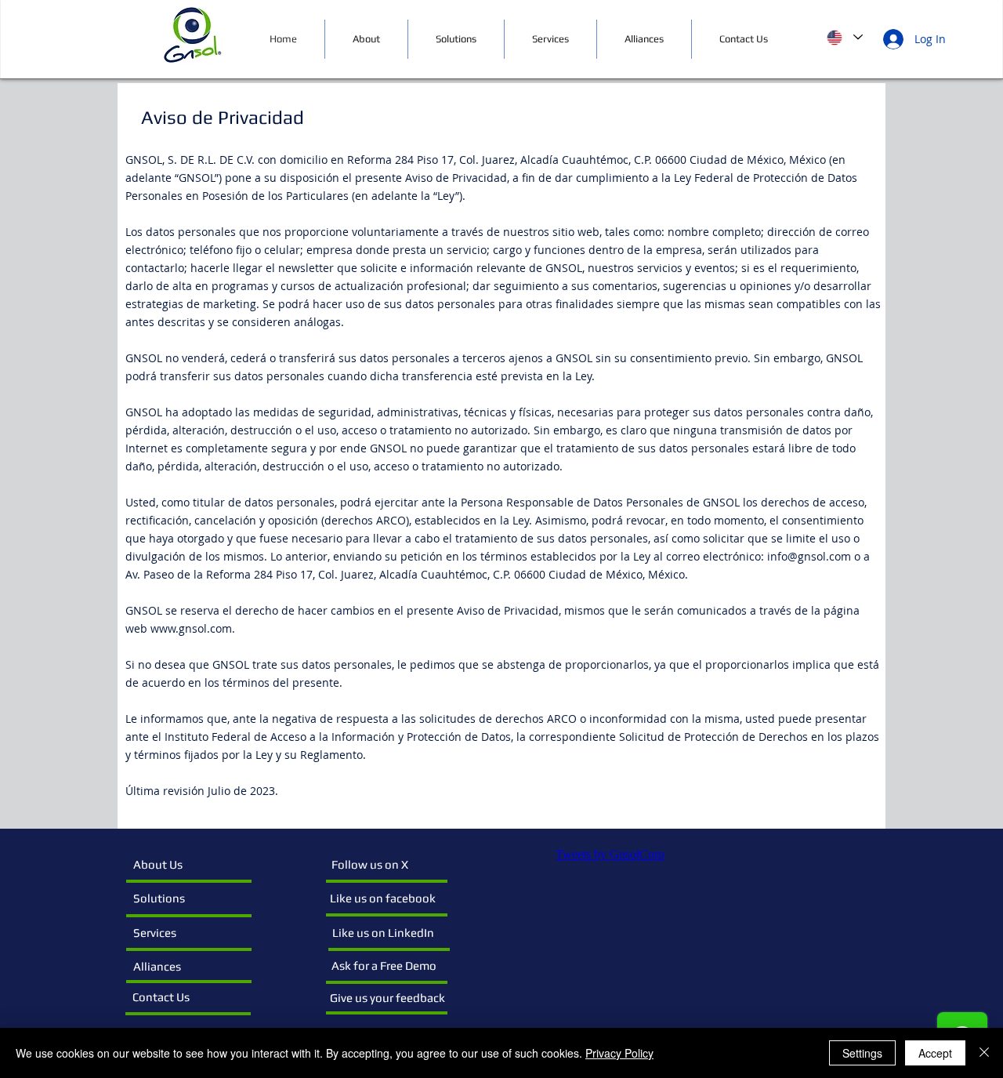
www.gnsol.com (191, 628)
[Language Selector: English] (844, 37)
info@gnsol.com (809, 556)
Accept (935, 1053)
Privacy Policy (619, 1053)
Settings (862, 1053)
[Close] (984, 1052)
